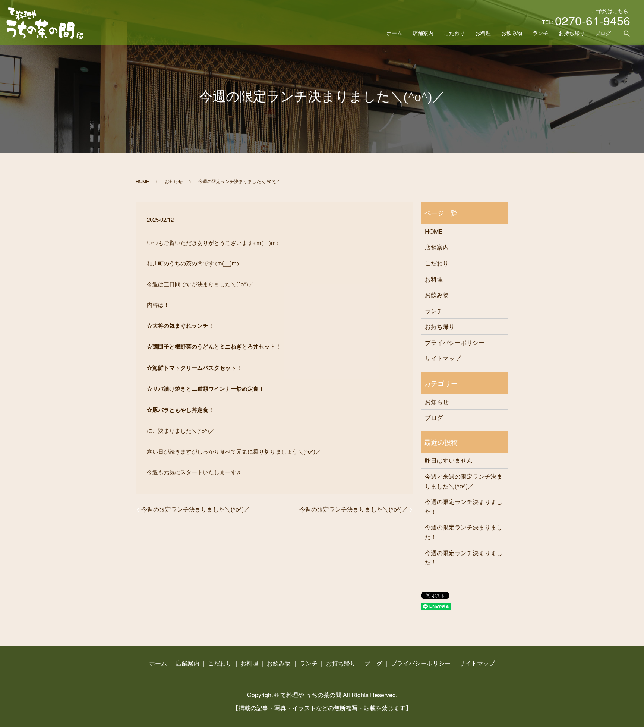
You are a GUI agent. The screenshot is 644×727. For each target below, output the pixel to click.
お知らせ (174, 181)
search (626, 33)
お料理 (483, 33)
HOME (142, 181)
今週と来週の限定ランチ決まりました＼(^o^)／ (463, 481)
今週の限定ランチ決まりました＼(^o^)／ (195, 509)
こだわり (454, 33)
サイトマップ (443, 358)
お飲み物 (511, 33)
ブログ (603, 33)
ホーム (394, 33)
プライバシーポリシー (454, 342)
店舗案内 (423, 33)
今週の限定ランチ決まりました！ (463, 506)
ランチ (540, 33)
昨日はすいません (449, 460)
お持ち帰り (572, 33)
